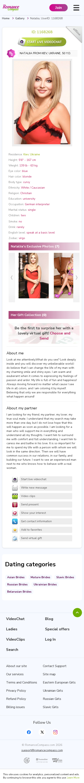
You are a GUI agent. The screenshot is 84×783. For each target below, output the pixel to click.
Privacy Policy (16, 690)
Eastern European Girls (59, 682)
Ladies (11, 629)
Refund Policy (16, 699)
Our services (15, 674)
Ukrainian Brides (45, 584)
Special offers (57, 629)
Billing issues (15, 707)
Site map (49, 674)
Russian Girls (52, 699)
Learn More (73, 777)
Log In (50, 639)
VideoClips (15, 639)
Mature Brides (40, 577)
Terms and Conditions (21, 682)
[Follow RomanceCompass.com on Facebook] (28, 732)
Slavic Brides (65, 577)
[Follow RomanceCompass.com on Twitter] (42, 732)
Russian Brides (17, 584)
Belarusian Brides (19, 592)
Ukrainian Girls (53, 690)
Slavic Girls (51, 707)
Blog (49, 618)
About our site (16, 666)
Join (58, 7)
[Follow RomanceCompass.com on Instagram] (55, 732)
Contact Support (54, 666)
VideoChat (15, 618)
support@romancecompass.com (42, 750)
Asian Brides (15, 577)
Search (12, 649)
